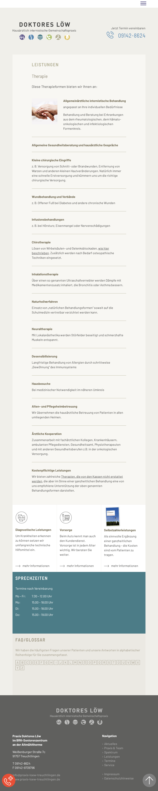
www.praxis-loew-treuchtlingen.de (36, 779)
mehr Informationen (36, 565)
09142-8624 (131, 35)
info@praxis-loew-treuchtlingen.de (36, 775)
